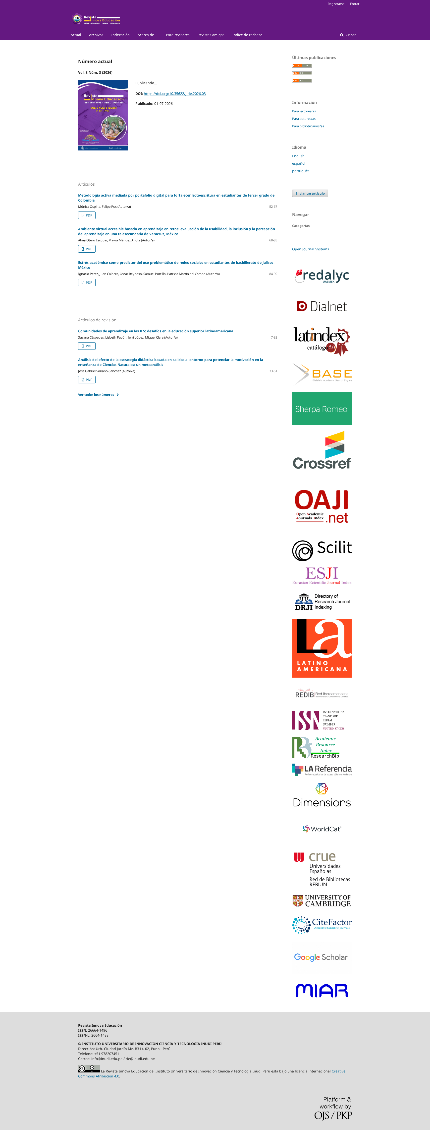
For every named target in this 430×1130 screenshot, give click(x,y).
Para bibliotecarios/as (308, 126)
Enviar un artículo (310, 193)
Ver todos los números (96, 394)
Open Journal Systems (310, 249)
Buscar (349, 34)
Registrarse (336, 3)
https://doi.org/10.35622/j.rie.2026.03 (175, 93)
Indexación (120, 34)
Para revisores (178, 34)
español (298, 163)
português (301, 170)
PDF (88, 215)
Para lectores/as (304, 111)
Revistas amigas (211, 34)
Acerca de (146, 34)
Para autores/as (304, 118)
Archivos (96, 34)
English (298, 155)
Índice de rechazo (247, 34)
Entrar (354, 3)
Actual (76, 34)
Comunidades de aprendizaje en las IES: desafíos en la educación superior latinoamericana (155, 331)
